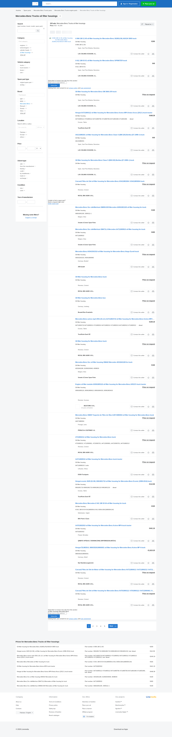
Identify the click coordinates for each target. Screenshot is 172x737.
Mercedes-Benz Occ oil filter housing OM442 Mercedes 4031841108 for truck (103, 362)
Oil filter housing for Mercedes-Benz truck (91, 277)
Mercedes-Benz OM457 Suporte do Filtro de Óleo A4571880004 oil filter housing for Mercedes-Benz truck (114, 415)
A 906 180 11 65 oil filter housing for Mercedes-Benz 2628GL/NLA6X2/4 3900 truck (105, 38)
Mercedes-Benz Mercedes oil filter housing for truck (33, 662)
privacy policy (73, 88)
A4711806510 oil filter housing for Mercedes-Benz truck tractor (98, 459)
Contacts (18, 708)
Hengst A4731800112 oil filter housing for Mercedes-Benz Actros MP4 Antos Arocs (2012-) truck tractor (113, 113)
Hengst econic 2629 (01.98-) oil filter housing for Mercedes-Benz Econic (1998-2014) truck (45, 651)
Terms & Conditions (55, 702)
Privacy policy (53, 705)
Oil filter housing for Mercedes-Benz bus (90, 298)
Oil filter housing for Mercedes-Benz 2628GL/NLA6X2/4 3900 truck (38, 646)
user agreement (86, 88)
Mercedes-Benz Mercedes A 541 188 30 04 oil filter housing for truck (100, 503)
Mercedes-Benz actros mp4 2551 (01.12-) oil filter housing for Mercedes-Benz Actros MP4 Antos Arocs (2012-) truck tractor (47, 656)
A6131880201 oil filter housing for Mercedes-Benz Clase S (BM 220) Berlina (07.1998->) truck (109, 135)
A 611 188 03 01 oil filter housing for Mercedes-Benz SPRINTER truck (101, 60)
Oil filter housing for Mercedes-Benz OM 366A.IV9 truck (96, 91)
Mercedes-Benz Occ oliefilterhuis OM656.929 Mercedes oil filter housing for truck (42, 686)
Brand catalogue (54, 715)
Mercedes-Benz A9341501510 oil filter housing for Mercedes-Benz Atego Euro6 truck (107, 251)
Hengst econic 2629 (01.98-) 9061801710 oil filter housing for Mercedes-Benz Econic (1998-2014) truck (113, 481)
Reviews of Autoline (55, 712)
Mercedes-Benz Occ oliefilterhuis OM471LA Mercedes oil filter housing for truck (42, 681)
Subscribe (54, 85)
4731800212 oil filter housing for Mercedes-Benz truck (95, 437)
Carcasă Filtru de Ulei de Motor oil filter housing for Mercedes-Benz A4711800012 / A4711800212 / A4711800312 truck (119, 569)
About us (18, 702)
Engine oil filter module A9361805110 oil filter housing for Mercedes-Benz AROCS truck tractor (110, 384)
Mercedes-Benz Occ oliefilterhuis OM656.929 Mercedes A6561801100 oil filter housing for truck (110, 207)
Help (17, 705)
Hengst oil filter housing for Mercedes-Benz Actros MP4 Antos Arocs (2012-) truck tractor (44, 671)
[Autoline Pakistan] (23, 3)
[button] (148, 54)
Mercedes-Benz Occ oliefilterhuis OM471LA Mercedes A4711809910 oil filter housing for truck (110, 229)
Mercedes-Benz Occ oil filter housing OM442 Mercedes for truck (37, 677)
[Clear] (44, 28)
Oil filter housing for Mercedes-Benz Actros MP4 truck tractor (36, 666)
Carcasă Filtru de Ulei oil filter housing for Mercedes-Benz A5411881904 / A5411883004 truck (109, 181)
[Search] (44, 3)
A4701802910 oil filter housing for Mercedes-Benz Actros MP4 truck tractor (103, 525)
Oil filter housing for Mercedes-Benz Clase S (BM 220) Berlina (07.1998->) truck (104, 160)
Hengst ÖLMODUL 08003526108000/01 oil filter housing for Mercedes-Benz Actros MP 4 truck (110, 547)
